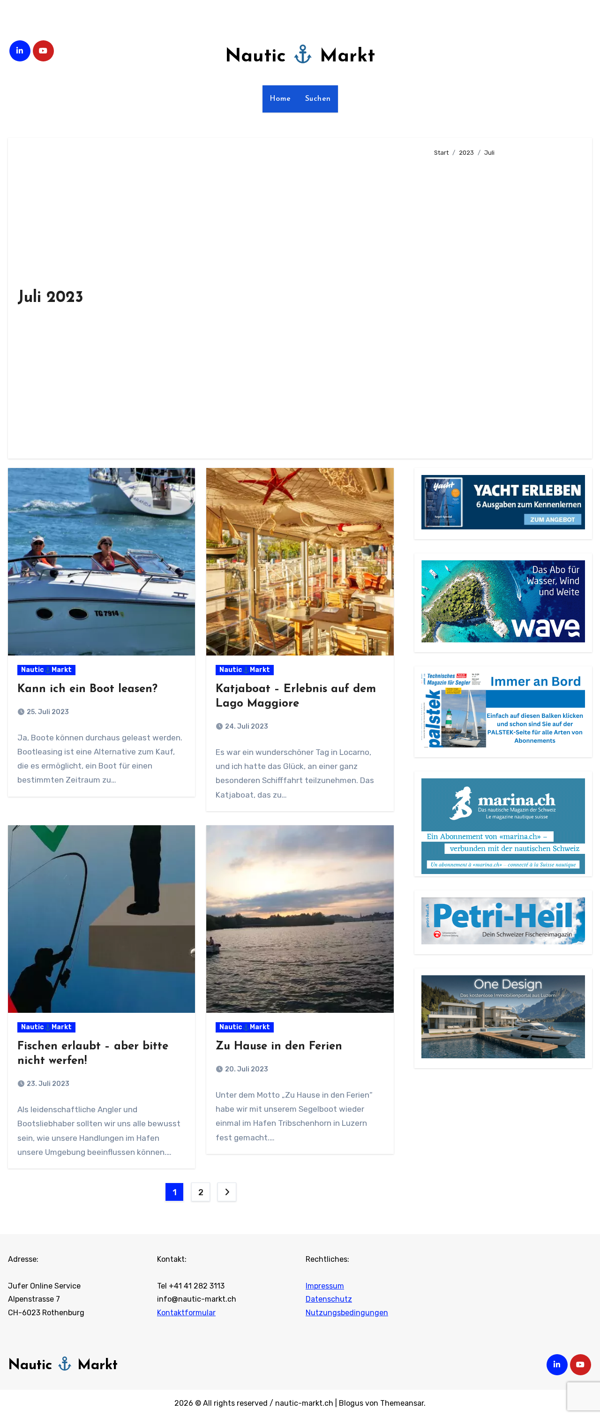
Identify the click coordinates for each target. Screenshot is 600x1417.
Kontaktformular (186, 1312)
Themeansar (402, 1403)
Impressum (325, 1285)
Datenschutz (329, 1299)
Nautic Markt (300, 56)
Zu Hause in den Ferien (279, 1046)
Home (280, 99)
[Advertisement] (506, 304)
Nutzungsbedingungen (347, 1312)
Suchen (318, 99)
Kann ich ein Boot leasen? (87, 689)
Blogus (351, 1403)
